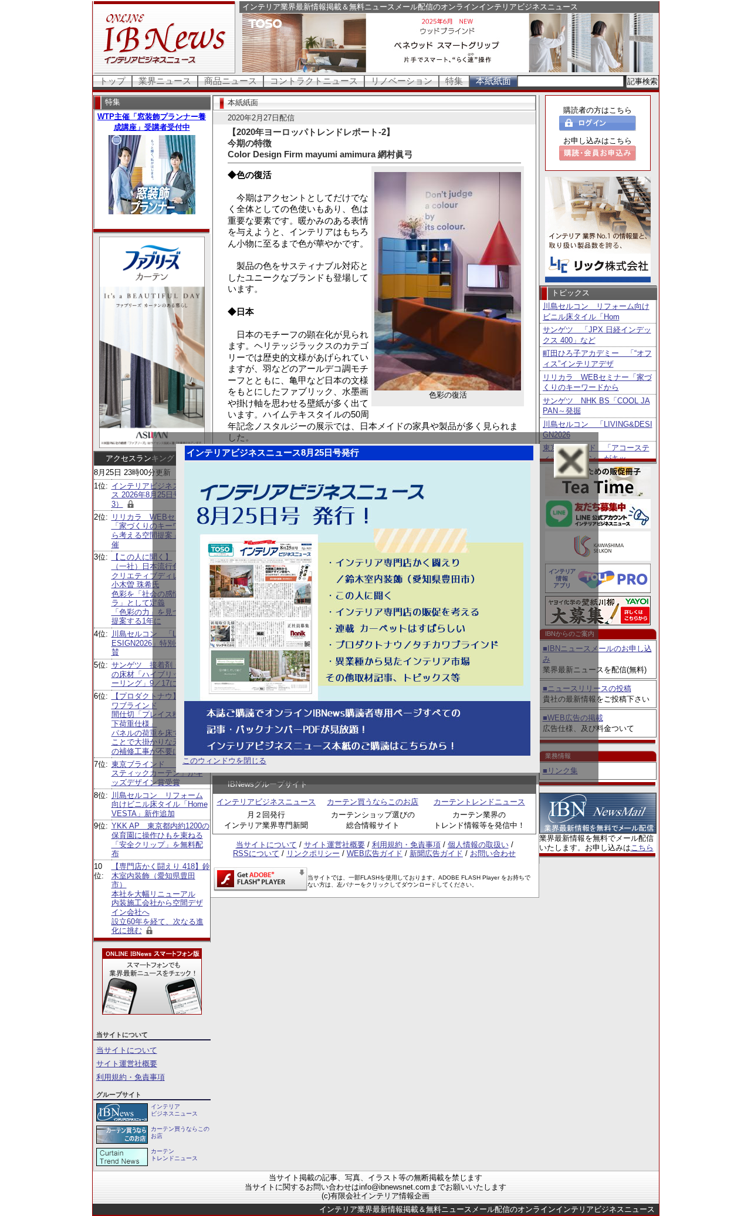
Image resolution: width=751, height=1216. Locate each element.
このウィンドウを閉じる (224, 760)
